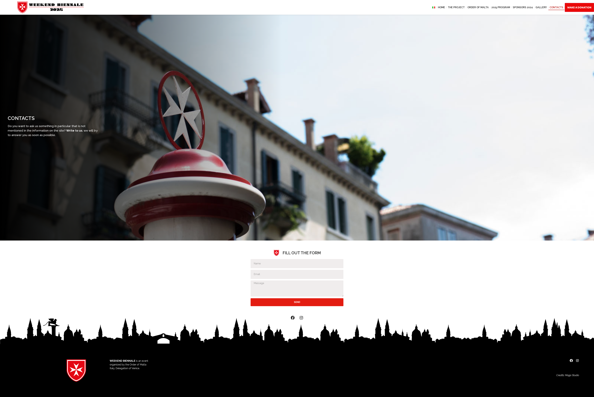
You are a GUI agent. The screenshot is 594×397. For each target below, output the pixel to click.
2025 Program (500, 7)
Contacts (556, 7)
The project (456, 7)
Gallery (541, 7)
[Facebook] (293, 318)
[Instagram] (301, 318)
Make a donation (579, 7)
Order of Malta (478, 7)
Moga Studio (572, 375)
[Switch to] (433, 7)
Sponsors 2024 (523, 7)
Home (441, 7)
